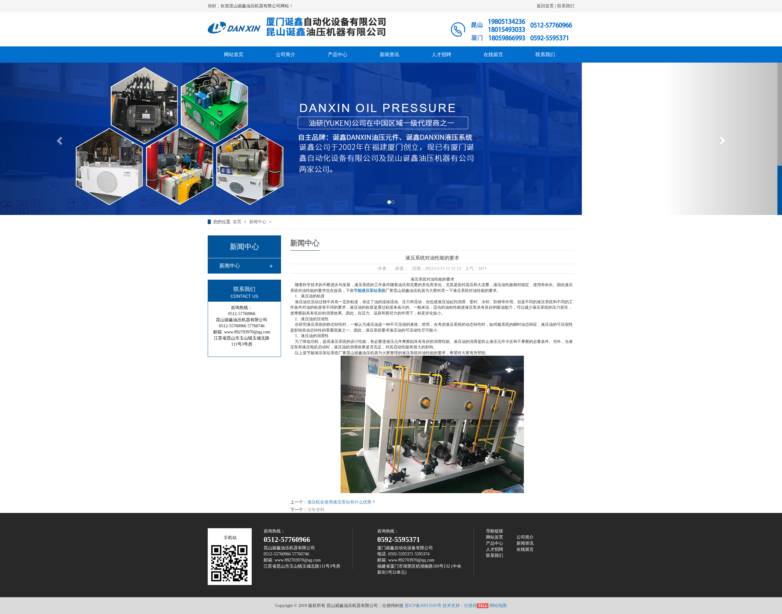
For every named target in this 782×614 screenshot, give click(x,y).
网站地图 (498, 605)
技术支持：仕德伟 (460, 605)
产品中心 (337, 54)
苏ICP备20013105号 (423, 605)
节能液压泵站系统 (370, 290)
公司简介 (285, 54)
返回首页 (546, 6)
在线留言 (493, 54)
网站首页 (233, 54)
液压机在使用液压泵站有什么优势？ (341, 502)
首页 (238, 222)
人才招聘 (441, 54)
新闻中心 (258, 222)
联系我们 (565, 6)
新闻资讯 (389, 54)
